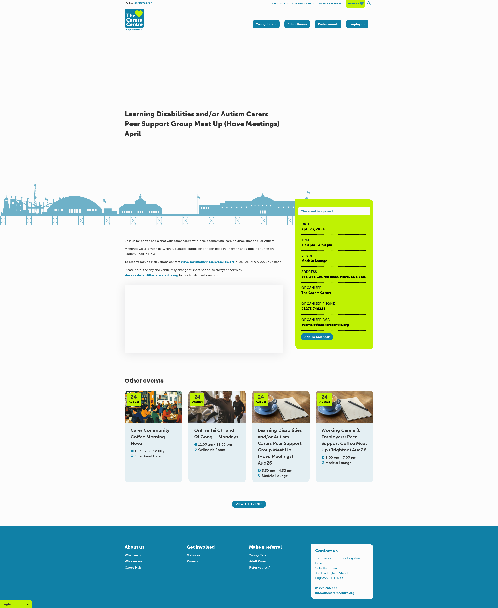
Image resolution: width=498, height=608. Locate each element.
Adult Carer (257, 561)
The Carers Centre (316, 293)
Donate (353, 3)
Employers (357, 24)
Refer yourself (259, 567)
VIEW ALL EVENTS (249, 504)
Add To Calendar (317, 337)
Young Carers (266, 24)
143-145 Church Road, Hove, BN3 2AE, (333, 277)
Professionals (328, 24)
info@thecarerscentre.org (334, 593)
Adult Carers (297, 24)
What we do (133, 555)
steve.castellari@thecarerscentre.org (208, 262)
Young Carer (258, 555)
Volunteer (194, 555)
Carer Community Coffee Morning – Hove (150, 436)
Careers (192, 561)
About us (278, 3)
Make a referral (330, 3)
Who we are (133, 561)
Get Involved (301, 3)
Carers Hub (133, 567)
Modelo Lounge (314, 261)
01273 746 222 (326, 588)
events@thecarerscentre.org (325, 325)
